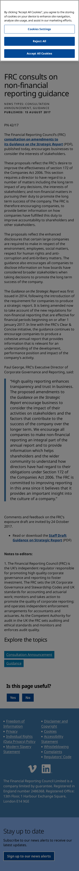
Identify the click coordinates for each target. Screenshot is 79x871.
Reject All (39, 41)
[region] (39, 30)
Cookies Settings (39, 29)
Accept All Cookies (39, 53)
